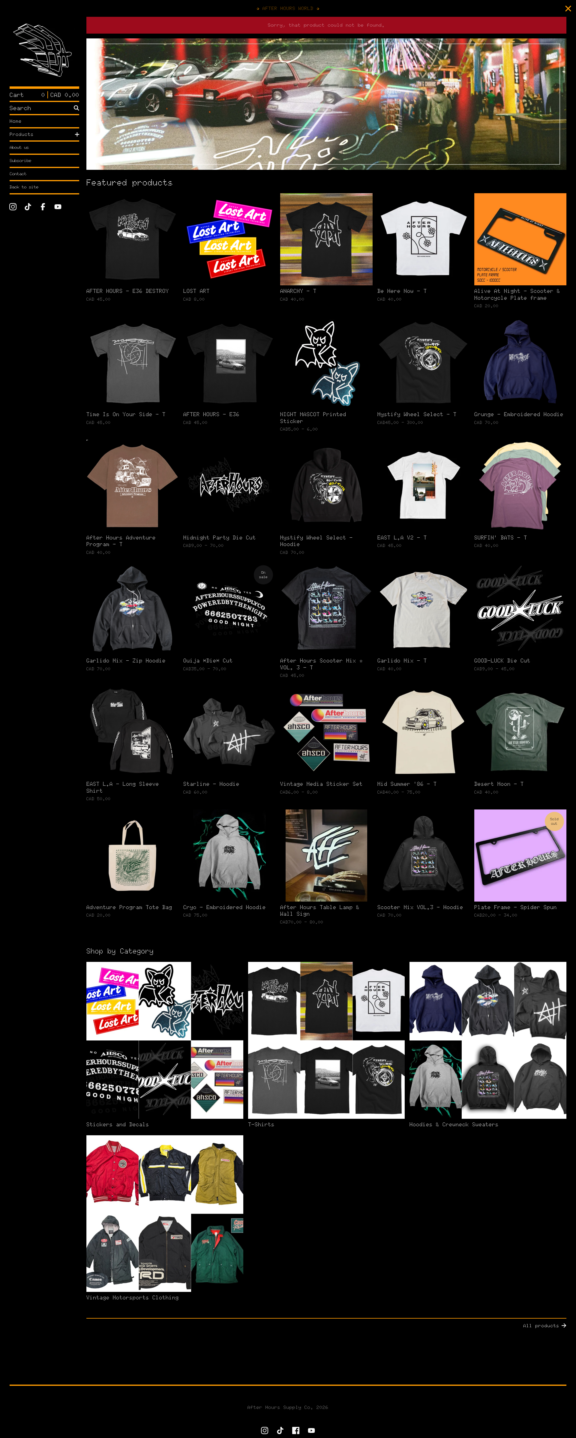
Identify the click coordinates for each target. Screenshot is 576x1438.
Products (22, 134)
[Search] (76, 108)
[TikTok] (28, 206)
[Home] (44, 52)
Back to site (24, 187)
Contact (18, 173)
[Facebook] (43, 206)
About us (19, 147)
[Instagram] (13, 206)
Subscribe (20, 160)
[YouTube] (58, 206)
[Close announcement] (568, 8)
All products (541, 1325)
